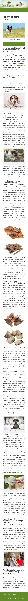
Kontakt (10, 598)
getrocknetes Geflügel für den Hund (14, 269)
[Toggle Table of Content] (22, 44)
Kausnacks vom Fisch (19, 276)
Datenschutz (16, 598)
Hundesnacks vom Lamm (10, 267)
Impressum (22, 598)
